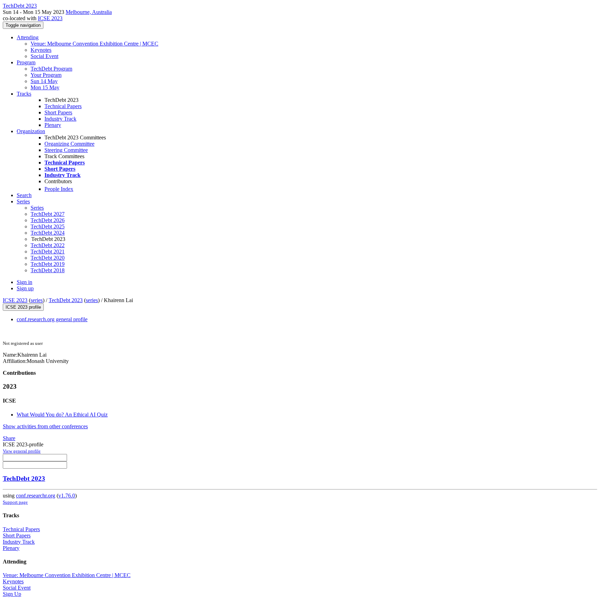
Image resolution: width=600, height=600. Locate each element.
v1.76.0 (66, 495)
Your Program (46, 75)
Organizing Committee (69, 144)
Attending (28, 37)
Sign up (25, 288)
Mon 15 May (45, 87)
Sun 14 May (44, 81)
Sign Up (12, 594)
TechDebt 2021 (48, 251)
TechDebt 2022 (48, 245)
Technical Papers (63, 106)
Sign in (24, 282)
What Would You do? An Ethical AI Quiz (62, 414)
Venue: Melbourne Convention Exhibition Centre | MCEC (94, 44)
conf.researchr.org (35, 495)
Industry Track (60, 119)
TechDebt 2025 (48, 226)
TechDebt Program (51, 69)
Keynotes (41, 50)
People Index (58, 189)
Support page (15, 502)
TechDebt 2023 (66, 300)
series (37, 300)
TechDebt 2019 (48, 264)
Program (26, 62)
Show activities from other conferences (45, 426)
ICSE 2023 (50, 18)
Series (37, 208)
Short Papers (58, 112)
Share (9, 438)
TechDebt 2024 (48, 233)
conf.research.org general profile (52, 319)
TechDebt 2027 (48, 214)
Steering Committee (66, 150)
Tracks (24, 94)
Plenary (52, 125)
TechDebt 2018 (48, 270)
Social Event (44, 56)
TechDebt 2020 (48, 258)
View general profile (22, 451)
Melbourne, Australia (89, 12)
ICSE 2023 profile (23, 307)
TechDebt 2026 (48, 220)
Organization (31, 131)
